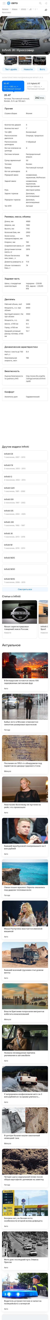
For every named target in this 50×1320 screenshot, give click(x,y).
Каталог (5, 9)
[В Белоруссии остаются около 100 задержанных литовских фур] (25, 671)
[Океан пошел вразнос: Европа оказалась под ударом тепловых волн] (25, 878)
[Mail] (8, 3)
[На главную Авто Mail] (14, 3)
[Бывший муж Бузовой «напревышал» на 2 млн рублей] (25, 837)
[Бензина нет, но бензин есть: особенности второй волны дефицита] (25, 1209)
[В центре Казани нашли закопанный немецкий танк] (25, 1126)
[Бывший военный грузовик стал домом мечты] (25, 961)
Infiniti (23, 9)
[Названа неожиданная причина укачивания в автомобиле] (25, 1044)
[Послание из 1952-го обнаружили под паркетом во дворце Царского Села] (25, 754)
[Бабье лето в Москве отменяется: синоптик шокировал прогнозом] (25, 713)
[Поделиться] (46, 10)
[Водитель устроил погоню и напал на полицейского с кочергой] (25, 1292)
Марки (14, 9)
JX (30, 9)
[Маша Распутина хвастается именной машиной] (25, 920)
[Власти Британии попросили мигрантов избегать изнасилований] (25, 1002)
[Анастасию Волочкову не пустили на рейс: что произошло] (25, 796)
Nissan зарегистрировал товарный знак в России (16, 627)
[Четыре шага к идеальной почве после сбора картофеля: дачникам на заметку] (25, 1168)
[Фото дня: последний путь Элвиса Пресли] (25, 1250)
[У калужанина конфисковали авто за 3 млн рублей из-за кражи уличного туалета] (25, 1085)
